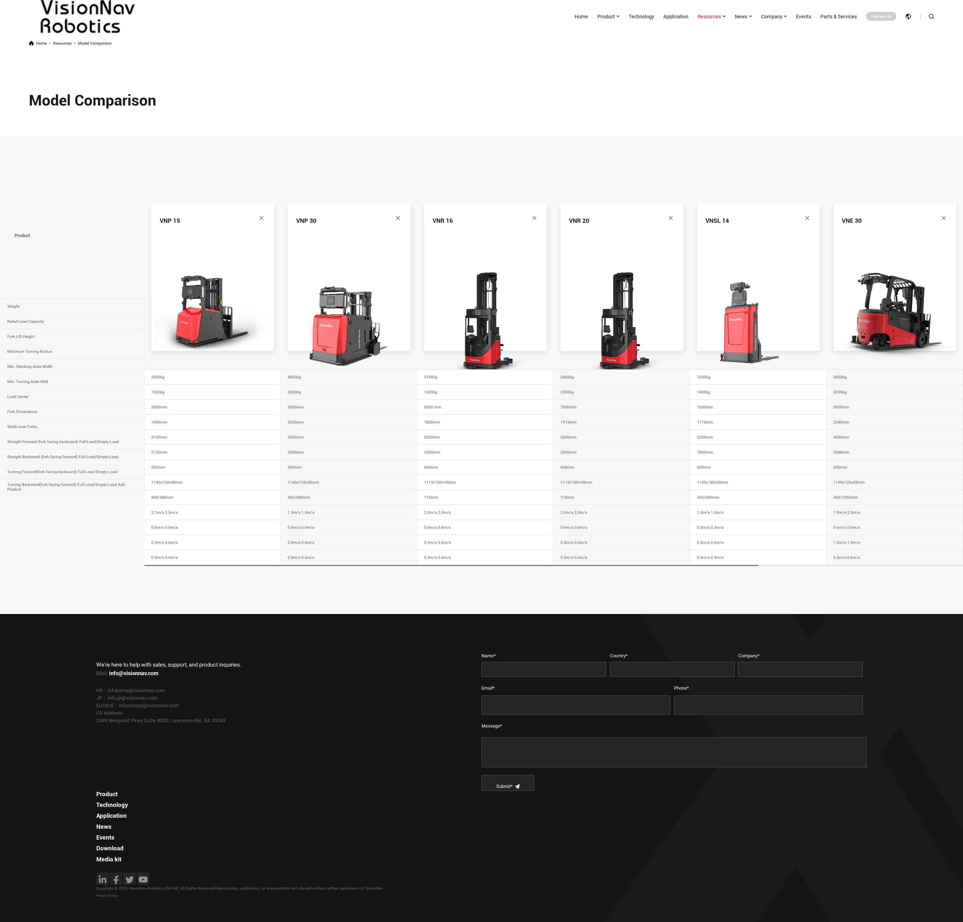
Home (581, 16)
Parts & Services (838, 16)
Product (606, 16)
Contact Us (881, 16)
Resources (709, 16)
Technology (641, 16)
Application (675, 16)
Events (803, 16)
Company (771, 16)
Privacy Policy (107, 895)
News (741, 16)
